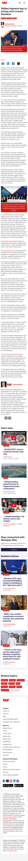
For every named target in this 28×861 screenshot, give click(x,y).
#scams (6, 445)
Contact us (6, 711)
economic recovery (9, 250)
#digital (19, 686)
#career (6, 512)
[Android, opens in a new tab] (8, 785)
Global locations (7, 752)
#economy (4, 680)
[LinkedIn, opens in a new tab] (14, 781)
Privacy (5, 767)
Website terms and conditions (11, 769)
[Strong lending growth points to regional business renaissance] (14, 477)
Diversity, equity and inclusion (11, 747)
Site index (5, 772)
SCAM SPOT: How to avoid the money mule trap (13, 451)
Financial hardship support (10, 719)
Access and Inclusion (9, 761)
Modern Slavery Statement (10, 775)
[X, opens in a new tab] (7, 781)
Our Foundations (7, 749)
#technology (5, 690)
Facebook (11, 545)
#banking (6, 574)
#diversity (12, 686)
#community (21, 680)
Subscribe (14, 549)
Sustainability (6, 741)
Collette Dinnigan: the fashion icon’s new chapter (13, 518)
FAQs (4, 716)
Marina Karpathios (10, 524)
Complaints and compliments (11, 722)
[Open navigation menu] (24, 3)
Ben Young (8, 456)
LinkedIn (5, 545)
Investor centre (7, 733)
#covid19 (11, 683)
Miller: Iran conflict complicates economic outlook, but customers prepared (13, 617)
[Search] (19, 3)
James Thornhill (9, 491)
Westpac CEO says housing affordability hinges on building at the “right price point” (13, 581)
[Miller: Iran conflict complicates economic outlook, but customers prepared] (14, 609)
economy (9, 18)
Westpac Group (7, 728)
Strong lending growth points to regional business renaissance (11, 485)
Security (5, 764)
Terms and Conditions (11, 817)
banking (3, 18)
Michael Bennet (9, 24)
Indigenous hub (7, 744)
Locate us (5, 713)
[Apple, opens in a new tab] (19, 785)
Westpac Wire (7, 739)
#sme (5, 477)
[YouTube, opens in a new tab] (11, 781)
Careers (5, 731)
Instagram (20, 545)
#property (4, 686)
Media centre (6, 736)
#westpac (12, 680)
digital (14, 18)
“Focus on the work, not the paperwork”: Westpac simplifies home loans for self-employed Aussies (12, 654)
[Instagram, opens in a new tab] (17, 781)
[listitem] (14, 576)
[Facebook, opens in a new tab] (4, 781)
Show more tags (15, 690)
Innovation (6, 755)
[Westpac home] (4, 3)
